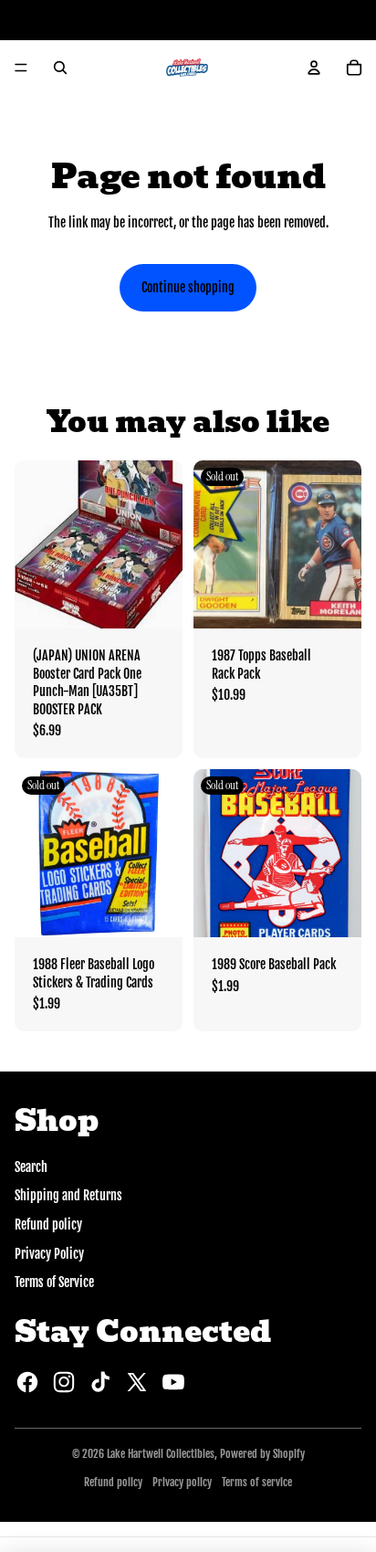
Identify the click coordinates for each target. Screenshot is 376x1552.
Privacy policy (182, 1482)
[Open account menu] (314, 68)
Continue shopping (188, 287)
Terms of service (257, 1482)
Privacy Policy (49, 1254)
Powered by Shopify (262, 1454)
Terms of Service (54, 1282)
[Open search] (60, 68)
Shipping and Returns (68, 1195)
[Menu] (21, 68)
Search (31, 1167)
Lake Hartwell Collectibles (160, 1454)
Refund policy (48, 1224)
